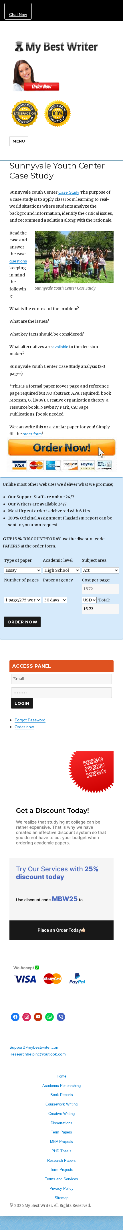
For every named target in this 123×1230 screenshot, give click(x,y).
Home (61, 1076)
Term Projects (61, 1169)
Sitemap (61, 1198)
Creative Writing (61, 1113)
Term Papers (61, 1132)
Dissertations (61, 1123)
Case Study (68, 192)
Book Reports (61, 1095)
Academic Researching (61, 1085)
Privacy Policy (61, 1188)
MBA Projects (61, 1141)
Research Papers (61, 1160)
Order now (24, 727)
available (60, 346)
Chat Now (18, 14)
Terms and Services (61, 1179)
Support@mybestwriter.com (34, 1047)
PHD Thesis (61, 1151)
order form (32, 434)
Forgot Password (30, 720)
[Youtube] (38, 1017)
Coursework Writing (61, 1104)
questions (18, 261)
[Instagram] (26, 1017)
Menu (19, 141)
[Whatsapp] (49, 1017)
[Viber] (61, 1017)
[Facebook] (15, 1017)
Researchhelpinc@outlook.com (37, 1054)
